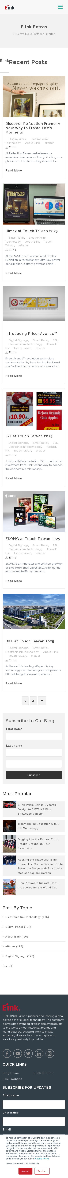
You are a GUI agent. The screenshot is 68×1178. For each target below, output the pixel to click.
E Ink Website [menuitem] (12, 1079)
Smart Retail (16, 237)
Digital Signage (18, 340)
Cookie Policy (42, 1158)
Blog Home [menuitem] (11, 1073)
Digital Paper (18, 926)
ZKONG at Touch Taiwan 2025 (32, 539)
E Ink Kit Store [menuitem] (44, 1073)
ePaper (49, 142)
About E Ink (32, 142)
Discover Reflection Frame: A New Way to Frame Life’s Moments (32, 128)
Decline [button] (42, 1171)
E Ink (12, 147)
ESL (55, 340)
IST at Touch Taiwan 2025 (29, 436)
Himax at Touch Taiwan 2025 (31, 231)
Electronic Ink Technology (25, 344)
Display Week (17, 139)
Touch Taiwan (22, 348)
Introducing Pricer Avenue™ (31, 334)
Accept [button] (25, 1171)
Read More (13, 170)
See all (7, 966)
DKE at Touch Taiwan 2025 (29, 641)
